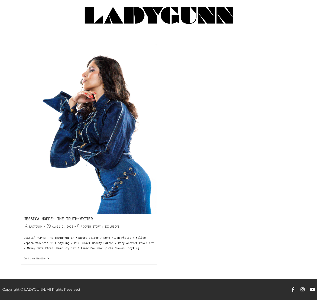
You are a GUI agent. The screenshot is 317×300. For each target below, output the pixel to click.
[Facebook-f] (293, 289)
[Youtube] (312, 289)
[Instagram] (302, 289)
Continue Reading (36, 258)
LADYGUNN (35, 226)
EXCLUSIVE (112, 226)
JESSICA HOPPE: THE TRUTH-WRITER (58, 219)
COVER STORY (92, 226)
